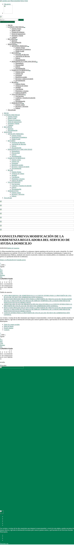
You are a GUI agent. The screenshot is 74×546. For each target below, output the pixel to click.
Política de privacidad (10, 535)
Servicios (6, 521)
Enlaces (17, 58)
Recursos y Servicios (21, 106)
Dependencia (19, 63)
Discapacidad (19, 65)
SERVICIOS (12, 44)
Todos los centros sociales (12, 324)
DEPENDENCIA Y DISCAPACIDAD (24, 61)
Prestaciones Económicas (23, 49)
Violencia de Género (21, 86)
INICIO (10, 25)
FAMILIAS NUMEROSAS (20, 70)
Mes (1, 272)
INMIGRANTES (17, 103)
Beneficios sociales (21, 77)
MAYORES (15, 53)
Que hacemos (19, 96)
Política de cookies (9, 538)
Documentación (16, 42)
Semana (2, 275)
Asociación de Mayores (22, 56)
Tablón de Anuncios (13, 248)
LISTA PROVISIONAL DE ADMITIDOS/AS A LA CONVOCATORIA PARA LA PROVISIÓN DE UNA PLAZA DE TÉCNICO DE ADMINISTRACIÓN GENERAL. (37, 296)
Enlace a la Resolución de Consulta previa (13, 260)
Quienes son (19, 73)
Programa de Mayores (22, 54)
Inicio (5, 516)
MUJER (14, 82)
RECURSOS (12, 39)
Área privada (12, 110)
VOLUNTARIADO (18, 94)
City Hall (11, 543)
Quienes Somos (16, 28)
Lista (1, 273)
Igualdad (18, 87)
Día (1, 277)
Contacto (14, 37)
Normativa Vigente (17, 35)
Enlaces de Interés (20, 92)
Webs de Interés (8, 326)
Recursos (6, 520)
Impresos (14, 41)
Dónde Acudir (16, 30)
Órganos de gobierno (18, 32)
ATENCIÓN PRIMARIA (19, 46)
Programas (18, 75)
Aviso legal (7, 537)
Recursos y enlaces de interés (24, 79)
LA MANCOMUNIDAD (16, 27)
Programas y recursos (21, 91)
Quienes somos (20, 72)
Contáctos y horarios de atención (25, 98)
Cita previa (7, 4)
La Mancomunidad (9, 518)
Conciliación (19, 89)
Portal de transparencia (18, 34)
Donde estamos (8, 328)
